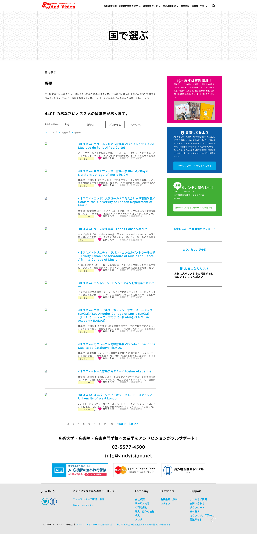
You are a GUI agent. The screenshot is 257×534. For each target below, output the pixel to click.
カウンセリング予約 (194, 249)
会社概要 (140, 499)
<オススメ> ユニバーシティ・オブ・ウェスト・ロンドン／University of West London (115, 397)
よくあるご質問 (198, 499)
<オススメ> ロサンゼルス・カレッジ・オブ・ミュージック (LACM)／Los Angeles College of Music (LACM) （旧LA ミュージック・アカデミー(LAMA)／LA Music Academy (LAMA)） (115, 315)
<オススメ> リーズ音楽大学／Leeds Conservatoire (113, 229)
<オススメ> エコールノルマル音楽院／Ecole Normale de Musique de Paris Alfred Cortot (116, 146)
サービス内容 (142, 503)
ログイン (165, 503)
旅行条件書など (163, 524)
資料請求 (195, 511)
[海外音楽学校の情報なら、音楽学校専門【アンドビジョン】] (58, 5)
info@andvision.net (128, 455)
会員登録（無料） (170, 499)
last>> (133, 423)
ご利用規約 (141, 507)
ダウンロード (197, 507)
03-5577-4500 (128, 447)
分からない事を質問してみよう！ (195, 166)
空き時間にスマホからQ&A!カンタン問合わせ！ (194, 208)
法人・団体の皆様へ (146, 511)
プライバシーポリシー (86, 524)
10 (111, 423)
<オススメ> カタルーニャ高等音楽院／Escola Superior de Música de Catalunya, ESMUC (116, 346)
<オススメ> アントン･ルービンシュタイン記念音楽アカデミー (116, 285)
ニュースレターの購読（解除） (90, 499)
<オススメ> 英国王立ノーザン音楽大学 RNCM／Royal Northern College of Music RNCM (113, 173)
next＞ (121, 423)
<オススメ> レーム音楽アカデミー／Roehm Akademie (114, 371)
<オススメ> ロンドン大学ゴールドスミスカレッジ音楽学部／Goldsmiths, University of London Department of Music (116, 202)
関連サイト (196, 519)
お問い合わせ (197, 503)
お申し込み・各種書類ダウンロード (195, 229)
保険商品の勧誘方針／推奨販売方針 (138, 524)
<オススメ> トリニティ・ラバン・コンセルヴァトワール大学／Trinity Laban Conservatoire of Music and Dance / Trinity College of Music (116, 256)
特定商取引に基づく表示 (109, 524)
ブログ (138, 519)
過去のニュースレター (83, 505)
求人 (137, 515)
